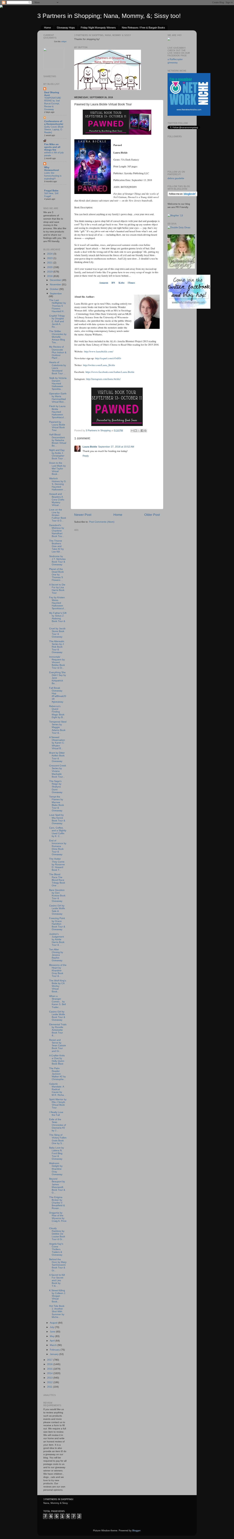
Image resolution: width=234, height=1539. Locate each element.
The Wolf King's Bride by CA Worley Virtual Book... (57, 986)
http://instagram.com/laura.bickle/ (103, 379)
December (56, 280)
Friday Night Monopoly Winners (98, 27)
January (54, 1354)
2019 (50, 271)
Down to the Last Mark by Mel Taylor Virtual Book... (57, 468)
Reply (86, 455)
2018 (50, 276)
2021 (50, 262)
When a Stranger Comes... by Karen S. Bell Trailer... (57, 1002)
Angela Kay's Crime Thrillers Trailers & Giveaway (56, 1249)
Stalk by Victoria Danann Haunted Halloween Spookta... (57, 383)
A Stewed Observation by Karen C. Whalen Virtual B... (57, 743)
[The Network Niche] (189, 115)
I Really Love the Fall (56, 1113)
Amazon (103, 282)
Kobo (121, 282)
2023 (50, 258)
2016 (50, 1364)
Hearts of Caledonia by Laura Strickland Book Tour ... (57, 368)
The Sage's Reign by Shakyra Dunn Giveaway (55, 787)
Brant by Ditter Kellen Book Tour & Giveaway (57, 757)
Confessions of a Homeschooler (53, 122)
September (56, 293)
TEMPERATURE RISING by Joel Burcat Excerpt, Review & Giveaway (52, 104)
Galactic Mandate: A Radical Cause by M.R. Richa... (57, 1089)
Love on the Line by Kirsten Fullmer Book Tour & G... (57, 515)
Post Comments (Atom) (101, 522)
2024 (50, 254)
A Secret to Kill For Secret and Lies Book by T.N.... (57, 1280)
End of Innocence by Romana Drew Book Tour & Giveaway (57, 847)
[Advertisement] (100, 553)
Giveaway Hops (66, 27)
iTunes (131, 282)
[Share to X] (138, 430)
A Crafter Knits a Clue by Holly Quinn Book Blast (57, 1059)
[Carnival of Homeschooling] (181, 268)
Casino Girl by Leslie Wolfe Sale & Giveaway (57, 909)
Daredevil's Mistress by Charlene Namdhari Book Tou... (56, 531)
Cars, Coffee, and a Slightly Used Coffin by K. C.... (57, 832)
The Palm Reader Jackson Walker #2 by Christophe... (57, 1074)
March (53, 1345)
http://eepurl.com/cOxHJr (108, 358)
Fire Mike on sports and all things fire (52, 147)
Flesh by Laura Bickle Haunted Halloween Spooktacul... (57, 412)
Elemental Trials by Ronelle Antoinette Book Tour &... (57, 1030)
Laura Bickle (90, 446)
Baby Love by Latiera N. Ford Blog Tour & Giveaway (56, 1153)
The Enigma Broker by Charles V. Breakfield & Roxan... (57, 1203)
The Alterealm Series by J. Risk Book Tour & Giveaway (56, 647)
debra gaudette (176, 178)
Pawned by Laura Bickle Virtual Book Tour (57, 426)
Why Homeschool (51, 168)
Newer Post (82, 514)
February (55, 1349)
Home (47, 27)
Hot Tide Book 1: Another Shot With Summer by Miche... (56, 1311)
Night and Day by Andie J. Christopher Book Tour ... (57, 454)
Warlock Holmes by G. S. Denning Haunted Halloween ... (57, 484)
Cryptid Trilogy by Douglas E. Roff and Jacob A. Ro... (57, 321)
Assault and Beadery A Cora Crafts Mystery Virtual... (56, 499)
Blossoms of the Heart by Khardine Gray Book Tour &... (57, 970)
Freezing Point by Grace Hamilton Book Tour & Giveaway (57, 924)
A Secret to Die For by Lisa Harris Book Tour (57, 588)
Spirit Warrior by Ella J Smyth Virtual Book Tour (57, 1103)
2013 (50, 1377)
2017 (50, 1360)
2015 (50, 1369)
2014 (50, 1373)
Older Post (152, 514)
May (52, 1336)
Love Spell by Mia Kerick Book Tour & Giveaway (57, 819)
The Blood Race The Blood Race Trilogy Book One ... (57, 880)
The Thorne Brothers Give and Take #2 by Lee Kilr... (56, 546)
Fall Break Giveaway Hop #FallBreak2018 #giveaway (57, 695)
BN (113, 282)
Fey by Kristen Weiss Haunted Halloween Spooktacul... (57, 603)
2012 (50, 1382)
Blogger (136, 1530)
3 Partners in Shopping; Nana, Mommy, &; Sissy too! (109, 15)
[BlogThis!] (135, 430)
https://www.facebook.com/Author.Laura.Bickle (109, 372)
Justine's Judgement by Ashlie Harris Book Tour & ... (56, 939)
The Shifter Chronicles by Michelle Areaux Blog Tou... (57, 337)
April (52, 1340)
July (52, 1327)
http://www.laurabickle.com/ (98, 351)
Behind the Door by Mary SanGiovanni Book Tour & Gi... (57, 1265)
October (54, 289)
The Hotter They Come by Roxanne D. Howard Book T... (57, 864)
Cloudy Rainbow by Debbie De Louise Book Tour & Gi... (57, 1234)
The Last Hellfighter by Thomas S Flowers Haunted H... (57, 306)
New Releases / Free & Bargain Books (143, 27)
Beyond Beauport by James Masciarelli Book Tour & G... (57, 1186)
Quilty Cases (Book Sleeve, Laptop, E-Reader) (54, 129)
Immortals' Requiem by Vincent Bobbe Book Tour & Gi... (57, 662)
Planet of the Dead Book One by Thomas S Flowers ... (56, 575)
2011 (50, 1387)
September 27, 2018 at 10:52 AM (116, 446)
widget (63, 41)
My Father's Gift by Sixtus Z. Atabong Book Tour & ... (57, 618)
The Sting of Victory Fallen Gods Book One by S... (57, 1139)
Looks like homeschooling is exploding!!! (52, 176)
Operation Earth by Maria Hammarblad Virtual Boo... (57, 397)
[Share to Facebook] (142, 430)
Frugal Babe (51, 190)
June (53, 1331)
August (54, 1322)
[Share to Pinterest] (145, 430)
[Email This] (132, 430)
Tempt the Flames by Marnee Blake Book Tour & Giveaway (56, 803)
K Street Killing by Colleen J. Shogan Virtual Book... (57, 1296)
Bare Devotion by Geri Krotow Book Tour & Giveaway (57, 896)
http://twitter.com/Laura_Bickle (99, 365)
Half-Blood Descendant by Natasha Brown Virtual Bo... (57, 440)
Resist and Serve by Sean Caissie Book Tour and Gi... (57, 1045)
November (56, 284)
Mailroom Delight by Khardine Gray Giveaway (56, 1169)
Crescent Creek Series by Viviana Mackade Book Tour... (57, 771)
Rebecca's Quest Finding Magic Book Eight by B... (57, 712)
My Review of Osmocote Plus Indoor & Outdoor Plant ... (57, 352)
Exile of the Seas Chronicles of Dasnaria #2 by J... (57, 1125)
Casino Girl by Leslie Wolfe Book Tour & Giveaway (57, 1015)
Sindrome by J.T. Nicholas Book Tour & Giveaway (57, 560)
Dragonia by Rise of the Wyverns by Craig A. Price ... (57, 1218)
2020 (50, 267)
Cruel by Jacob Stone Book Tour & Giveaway (57, 632)
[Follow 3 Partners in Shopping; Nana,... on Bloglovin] (182, 195)
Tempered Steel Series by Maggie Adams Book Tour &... (57, 727)
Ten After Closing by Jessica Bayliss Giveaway (56, 955)
